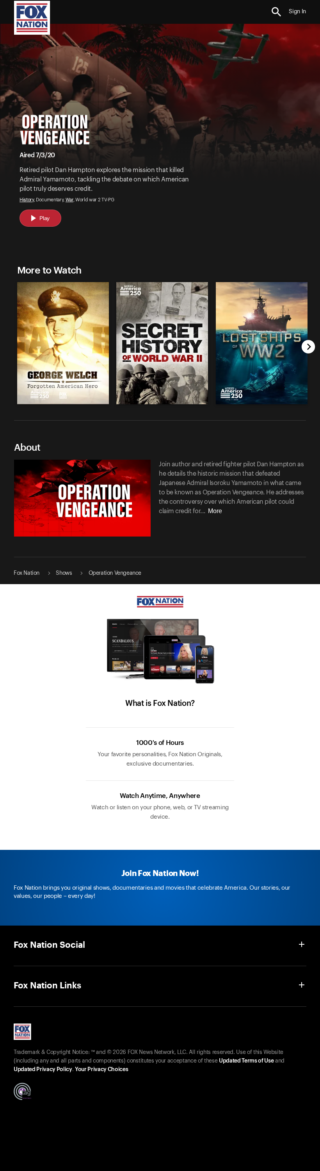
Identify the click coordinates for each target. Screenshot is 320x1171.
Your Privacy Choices (101, 1069)
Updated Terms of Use (246, 1061)
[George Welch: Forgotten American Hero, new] (63, 402)
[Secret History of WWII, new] (162, 402)
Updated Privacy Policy (43, 1069)
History (27, 199)
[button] (276, 11)
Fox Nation (26, 573)
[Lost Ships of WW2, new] (261, 402)
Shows (64, 573)
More (215, 511)
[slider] (160, 339)
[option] (60, 339)
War (69, 199)
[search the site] (276, 11)
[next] (308, 347)
